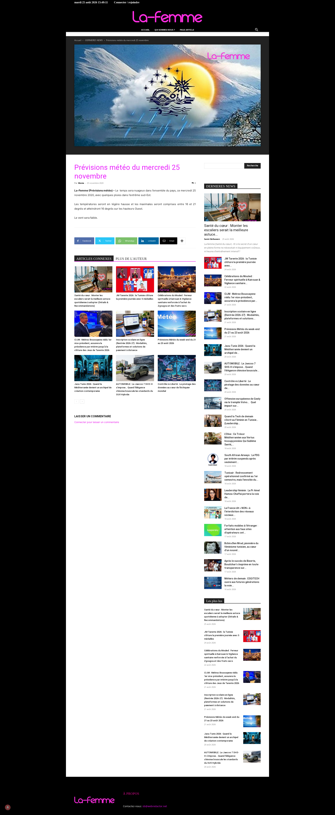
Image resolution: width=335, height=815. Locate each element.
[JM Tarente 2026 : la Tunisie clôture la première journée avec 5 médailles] (135, 279)
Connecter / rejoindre (126, 2)
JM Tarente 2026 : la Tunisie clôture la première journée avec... (240, 262)
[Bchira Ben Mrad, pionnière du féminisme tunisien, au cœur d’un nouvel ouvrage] (213, 548)
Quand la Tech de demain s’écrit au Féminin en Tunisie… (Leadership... (241, 420)
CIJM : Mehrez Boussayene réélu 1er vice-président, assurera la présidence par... (240, 297)
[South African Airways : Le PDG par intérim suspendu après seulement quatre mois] (213, 459)
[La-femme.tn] (167, 16)
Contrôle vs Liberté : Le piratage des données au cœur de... (241, 385)
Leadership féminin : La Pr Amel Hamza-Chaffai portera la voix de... (242, 494)
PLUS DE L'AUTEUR (131, 259)
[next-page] (82, 401)
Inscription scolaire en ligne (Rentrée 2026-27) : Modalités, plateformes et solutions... (241, 315)
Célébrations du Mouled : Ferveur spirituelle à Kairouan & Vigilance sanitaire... (242, 280)
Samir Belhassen (212, 239)
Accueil (145, 30)
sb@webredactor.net (155, 806)
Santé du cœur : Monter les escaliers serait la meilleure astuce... (226, 230)
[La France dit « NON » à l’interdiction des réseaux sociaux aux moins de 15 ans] (213, 512)
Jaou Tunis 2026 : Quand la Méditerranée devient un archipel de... (239, 349)
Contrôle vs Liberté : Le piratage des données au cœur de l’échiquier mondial (177, 387)
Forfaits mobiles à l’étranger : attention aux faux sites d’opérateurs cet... (241, 529)
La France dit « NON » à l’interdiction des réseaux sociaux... (239, 511)
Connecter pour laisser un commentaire (96, 422)
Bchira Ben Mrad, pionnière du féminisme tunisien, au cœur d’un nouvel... (241, 547)
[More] (182, 240)
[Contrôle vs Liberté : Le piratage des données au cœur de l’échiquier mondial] (177, 368)
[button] (256, 30)
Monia (81, 183)
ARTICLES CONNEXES (93, 259)
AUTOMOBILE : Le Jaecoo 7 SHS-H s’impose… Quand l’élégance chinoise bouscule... (241, 367)
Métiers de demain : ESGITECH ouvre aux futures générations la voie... (241, 582)
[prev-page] (76, 401)
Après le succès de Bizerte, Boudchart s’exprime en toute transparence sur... (241, 564)
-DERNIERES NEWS (94, 40)
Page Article (187, 30)
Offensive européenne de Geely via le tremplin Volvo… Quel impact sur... (242, 402)
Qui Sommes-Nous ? (165, 30)
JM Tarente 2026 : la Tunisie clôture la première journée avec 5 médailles (221, 635)
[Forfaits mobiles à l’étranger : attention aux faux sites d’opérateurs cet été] (213, 530)
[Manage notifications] (7, 807)
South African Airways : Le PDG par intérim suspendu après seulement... (241, 459)
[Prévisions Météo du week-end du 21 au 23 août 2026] (177, 324)
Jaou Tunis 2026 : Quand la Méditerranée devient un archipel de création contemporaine (92, 387)
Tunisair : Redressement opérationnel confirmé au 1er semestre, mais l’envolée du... (241, 476)
